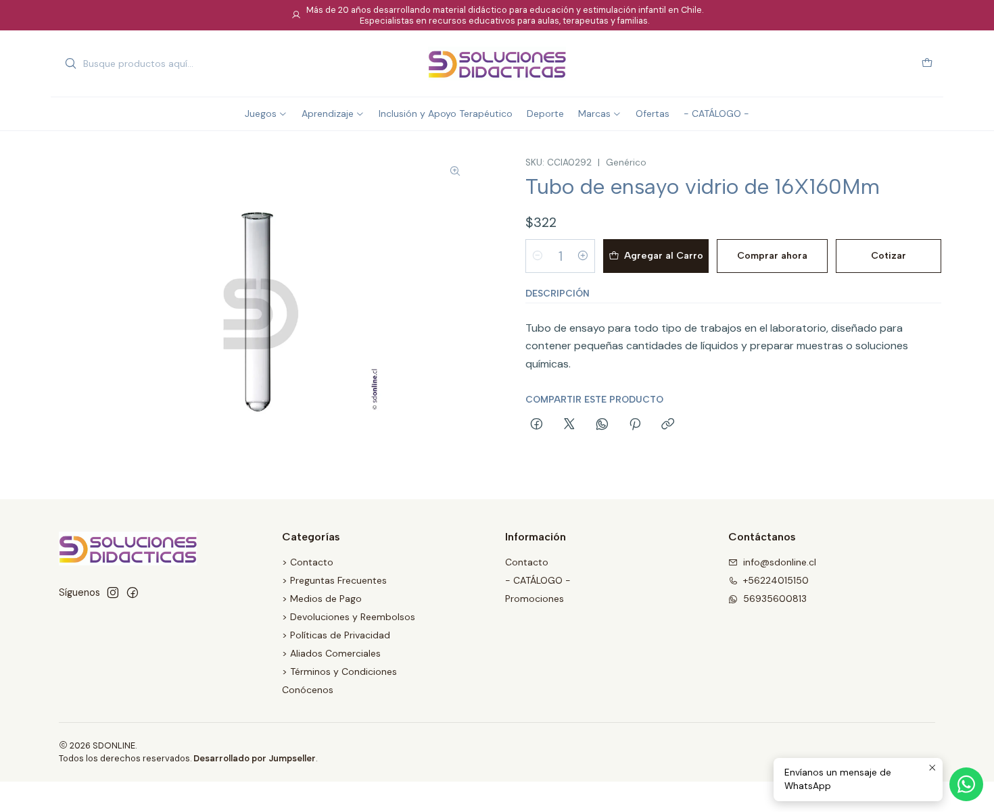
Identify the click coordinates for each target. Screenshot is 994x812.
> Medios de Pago (322, 598)
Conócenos (307, 690)
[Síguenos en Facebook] (132, 592)
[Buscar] (70, 63)
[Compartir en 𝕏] (569, 425)
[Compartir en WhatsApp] (602, 425)
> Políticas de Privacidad (336, 635)
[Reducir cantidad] (537, 256)
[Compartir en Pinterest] (634, 425)
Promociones (534, 598)
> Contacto (307, 562)
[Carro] (927, 64)
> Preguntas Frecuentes (334, 580)
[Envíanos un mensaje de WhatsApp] (966, 784)
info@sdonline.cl (779, 562)
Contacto (526, 562)
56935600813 (775, 598)
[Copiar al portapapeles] (668, 425)
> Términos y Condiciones (339, 671)
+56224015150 (776, 580)
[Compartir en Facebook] (536, 425)
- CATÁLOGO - (538, 580)
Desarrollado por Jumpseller (254, 758)
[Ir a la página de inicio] (497, 63)
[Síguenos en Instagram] (113, 592)
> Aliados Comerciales (331, 653)
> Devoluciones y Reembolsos (348, 617)
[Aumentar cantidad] (582, 256)
